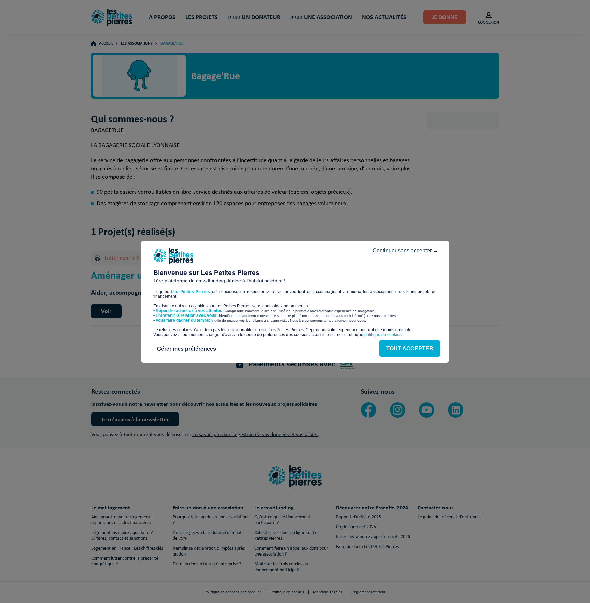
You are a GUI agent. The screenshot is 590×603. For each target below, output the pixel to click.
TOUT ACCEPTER (409, 348)
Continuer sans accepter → (405, 250)
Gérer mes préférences (186, 349)
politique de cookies (383, 334)
